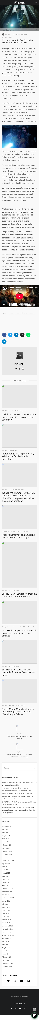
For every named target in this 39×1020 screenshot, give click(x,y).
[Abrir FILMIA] (34, 1015)
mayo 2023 (6, 948)
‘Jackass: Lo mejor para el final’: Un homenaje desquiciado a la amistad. (19, 633)
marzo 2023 (6, 954)
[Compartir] (4, 335)
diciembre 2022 (7, 963)
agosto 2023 (6, 938)
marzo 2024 (6, 916)
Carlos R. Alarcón (7, 531)
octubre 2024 (6, 895)
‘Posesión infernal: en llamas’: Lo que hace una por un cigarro (18, 536)
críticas (18, 313)
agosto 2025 (6, 864)
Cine (13, 34)
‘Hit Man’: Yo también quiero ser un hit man (19, 736)
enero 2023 (6, 960)
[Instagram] (16, 1008)
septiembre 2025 (8, 860)
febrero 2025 (6, 882)
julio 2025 (5, 867)
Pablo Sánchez (6, 411)
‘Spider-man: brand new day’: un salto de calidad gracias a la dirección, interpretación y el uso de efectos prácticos (18, 497)
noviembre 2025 (8, 854)
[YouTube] (20, 1008)
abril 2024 (5, 913)
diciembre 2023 (7, 926)
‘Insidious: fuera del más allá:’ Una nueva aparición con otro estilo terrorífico (19, 417)
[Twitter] (12, 1008)
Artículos (11, 450)
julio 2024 (5, 904)
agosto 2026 (6, 826)
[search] (35, 768)
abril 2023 (5, 951)
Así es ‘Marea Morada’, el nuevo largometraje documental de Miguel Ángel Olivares (18, 712)
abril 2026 (5, 839)
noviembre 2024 (8, 892)
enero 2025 (6, 885)
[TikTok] (24, 1008)
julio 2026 (5, 829)
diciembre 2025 (7, 851)
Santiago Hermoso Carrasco (10, 627)
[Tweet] (10, 335)
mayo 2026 (6, 836)
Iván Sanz (7, 34)
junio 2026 (6, 832)
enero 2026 (6, 848)
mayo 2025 (6, 873)
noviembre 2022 (8, 966)
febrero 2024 (6, 920)
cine (12, 313)
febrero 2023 (6, 957)
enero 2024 (6, 923)
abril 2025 (5, 876)
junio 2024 (6, 907)
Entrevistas (15, 590)
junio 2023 (6, 945)
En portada (24, 34)
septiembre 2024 (8, 898)
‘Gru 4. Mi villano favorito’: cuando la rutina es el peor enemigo (19, 754)
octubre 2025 (6, 857)
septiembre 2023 (8, 935)
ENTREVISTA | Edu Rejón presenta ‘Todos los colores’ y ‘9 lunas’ (19, 595)
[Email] (22, 335)
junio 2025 (6, 870)
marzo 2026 (6, 842)
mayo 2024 (6, 910)
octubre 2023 (6, 932)
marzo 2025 (6, 879)
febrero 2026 (6, 845)
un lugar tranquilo (29, 313)
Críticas (18, 34)
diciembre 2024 (7, 888)
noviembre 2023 (8, 929)
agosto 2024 (6, 901)
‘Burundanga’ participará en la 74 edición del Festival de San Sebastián (18, 456)
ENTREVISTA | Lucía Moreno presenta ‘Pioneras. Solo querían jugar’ (18, 672)
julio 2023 (5, 941)
